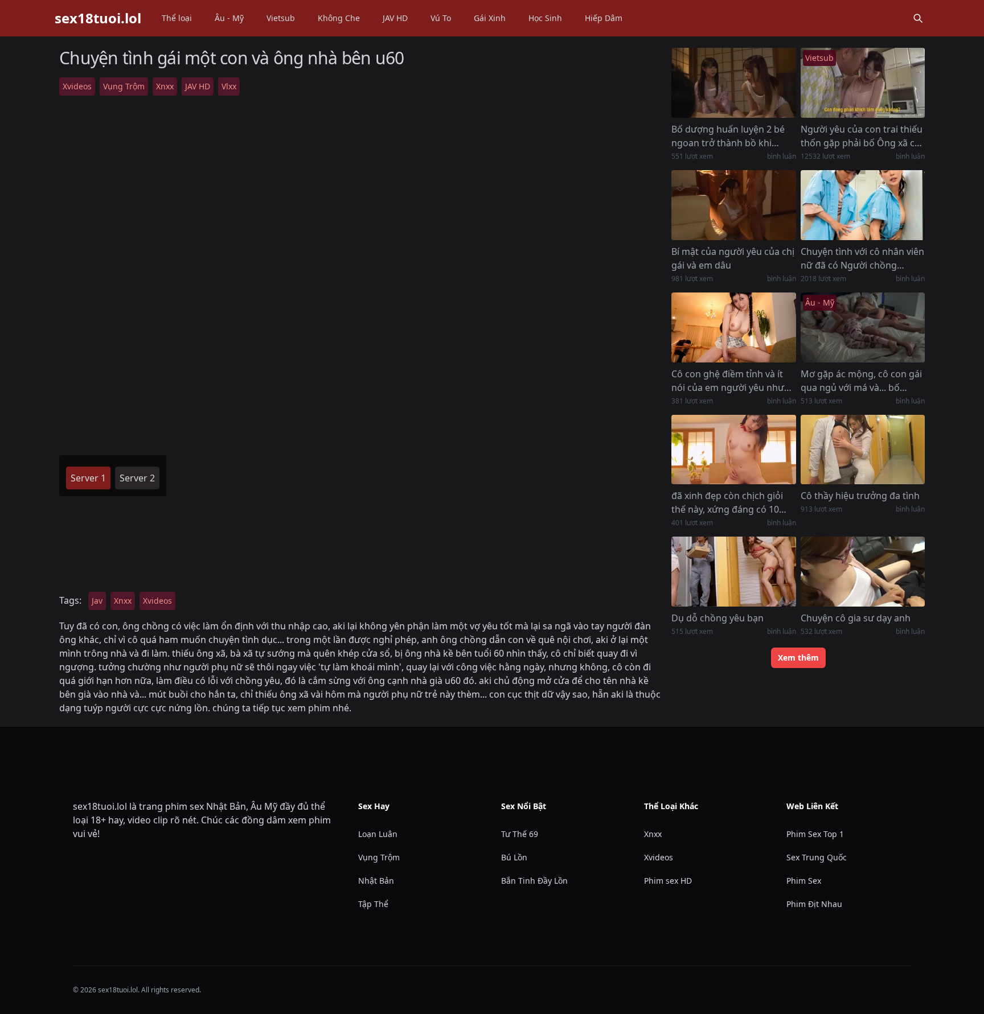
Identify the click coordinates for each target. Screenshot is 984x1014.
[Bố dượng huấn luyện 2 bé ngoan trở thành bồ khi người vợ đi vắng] (733, 83)
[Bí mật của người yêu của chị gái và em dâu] (733, 205)
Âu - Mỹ (229, 18)
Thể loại (177, 18)
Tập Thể (373, 903)
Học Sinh (545, 18)
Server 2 (137, 478)
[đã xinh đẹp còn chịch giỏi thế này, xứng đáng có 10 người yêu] (733, 450)
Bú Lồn (514, 857)
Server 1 (88, 478)
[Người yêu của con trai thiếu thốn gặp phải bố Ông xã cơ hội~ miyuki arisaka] (863, 83)
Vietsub (280, 18)
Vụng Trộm (124, 86)
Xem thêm (798, 657)
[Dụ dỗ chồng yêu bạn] (733, 572)
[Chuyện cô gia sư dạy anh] (863, 572)
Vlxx (229, 86)
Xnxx (165, 86)
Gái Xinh (490, 18)
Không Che (339, 18)
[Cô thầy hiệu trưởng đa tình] (863, 450)
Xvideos (77, 86)
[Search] (918, 18)
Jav (97, 600)
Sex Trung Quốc (816, 857)
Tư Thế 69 (519, 833)
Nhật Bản (376, 880)
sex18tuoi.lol (98, 18)
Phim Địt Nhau (814, 903)
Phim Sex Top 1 (815, 833)
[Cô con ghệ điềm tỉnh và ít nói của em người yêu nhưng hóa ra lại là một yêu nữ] (733, 327)
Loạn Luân (377, 833)
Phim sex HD (668, 880)
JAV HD (395, 18)
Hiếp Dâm (603, 18)
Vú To (440, 18)
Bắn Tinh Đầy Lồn (534, 880)
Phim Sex (803, 880)
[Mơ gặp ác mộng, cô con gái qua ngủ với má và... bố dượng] (863, 327)
